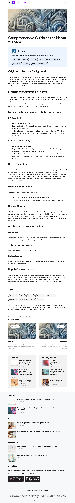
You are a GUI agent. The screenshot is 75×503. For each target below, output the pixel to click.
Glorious (34, 59)
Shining (44, 63)
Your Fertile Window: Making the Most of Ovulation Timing (25, 362)
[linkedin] (30, 317)
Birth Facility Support (58, 470)
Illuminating (55, 59)
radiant (27, 63)
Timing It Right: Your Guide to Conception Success (33, 423)
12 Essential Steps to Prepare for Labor (56, 381)
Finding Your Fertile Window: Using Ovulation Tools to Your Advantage (39, 431)
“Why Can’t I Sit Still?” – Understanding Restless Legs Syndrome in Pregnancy (57, 372)
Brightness (17, 59)
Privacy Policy (12, 474)
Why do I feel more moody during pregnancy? (32, 455)
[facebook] (24, 317)
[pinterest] (27, 317)
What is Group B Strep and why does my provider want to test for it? (39, 446)
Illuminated (44, 59)
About (10, 470)
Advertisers (25, 470)
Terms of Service (22, 474)
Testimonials (17, 470)
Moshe (11, 342)
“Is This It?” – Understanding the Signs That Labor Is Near (57, 362)
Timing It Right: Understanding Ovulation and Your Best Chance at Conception (26, 372)
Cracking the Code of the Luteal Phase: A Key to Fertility (25, 381)
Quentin (63, 342)
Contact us (47, 470)
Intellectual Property (36, 470)
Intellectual (17, 63)
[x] (20, 317)
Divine (26, 59)
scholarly (36, 63)
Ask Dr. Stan (32, 474)
